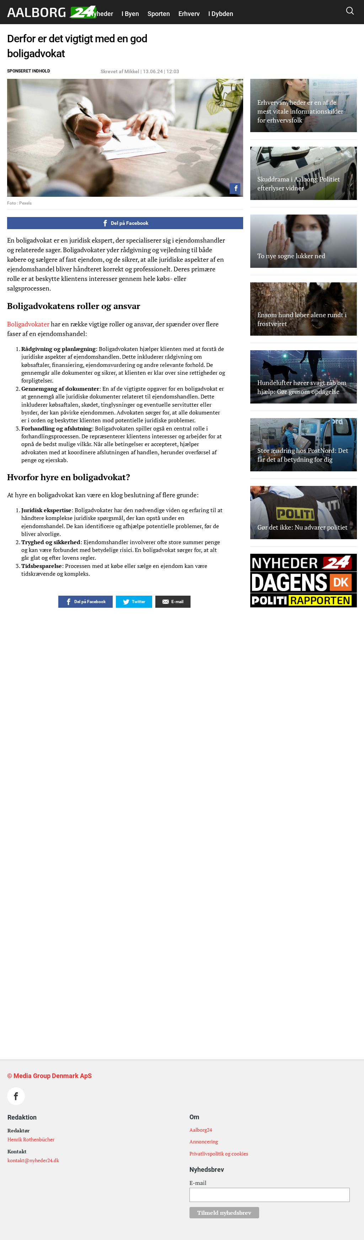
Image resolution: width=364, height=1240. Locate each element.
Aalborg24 (200, 1129)
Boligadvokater (28, 324)
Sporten (159, 13)
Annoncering (203, 1141)
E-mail (198, 1183)
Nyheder (101, 13)
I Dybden (220, 13)
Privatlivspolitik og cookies (218, 1153)
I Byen (130, 13)
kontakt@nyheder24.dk (33, 1160)
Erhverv (189, 13)
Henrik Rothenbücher (30, 1139)
